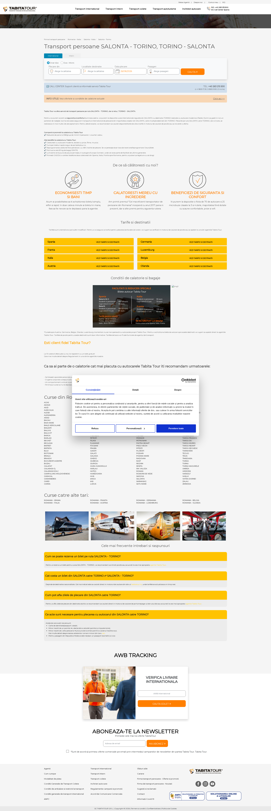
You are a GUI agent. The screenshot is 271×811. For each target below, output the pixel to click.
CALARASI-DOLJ (51, 471)
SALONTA (140, 479)
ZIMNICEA (187, 484)
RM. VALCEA (141, 468)
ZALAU (185, 481)
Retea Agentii (185, 2)
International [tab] (53, 56)
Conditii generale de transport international (64, 794)
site (120, 565)
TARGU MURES (189, 443)
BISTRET (47, 446)
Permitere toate (176, 428)
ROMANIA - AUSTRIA (99, 503)
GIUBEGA (94, 461)
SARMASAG (141, 481)
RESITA (139, 466)
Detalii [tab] (135, 390)
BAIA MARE (49, 423)
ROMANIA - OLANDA (191, 503)
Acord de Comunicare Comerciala (106, 794)
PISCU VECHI (141, 446)
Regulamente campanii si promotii (106, 789)
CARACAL (48, 476)
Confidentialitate (153, 808)
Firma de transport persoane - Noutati (154, 784)
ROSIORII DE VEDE (144, 474)
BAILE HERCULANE (52, 425)
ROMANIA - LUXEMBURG (147, 503)
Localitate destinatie (92, 66)
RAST (138, 461)
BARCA (47, 435)
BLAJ (46, 451)
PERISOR (140, 438)
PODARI (140, 453)
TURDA (186, 461)
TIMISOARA (187, 458)
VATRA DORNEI (189, 479)
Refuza (94, 428)
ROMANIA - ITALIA (52, 503)
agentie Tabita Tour (158, 565)
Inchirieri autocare (191, 9)
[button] (164, 71)
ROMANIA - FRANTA (98, 500)
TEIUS (185, 456)
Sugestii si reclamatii (146, 789)
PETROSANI (141, 440)
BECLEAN (48, 443)
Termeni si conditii (138, 808)
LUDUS (93, 484)
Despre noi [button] (199, 2)
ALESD (47, 413)
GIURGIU (94, 463)
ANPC (46, 799)
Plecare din (54, 66)
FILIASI (93, 440)
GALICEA (94, 456)
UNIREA (186, 468)
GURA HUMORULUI (98, 466)
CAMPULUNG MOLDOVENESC (57, 474)
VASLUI (186, 476)
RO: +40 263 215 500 (219, 7)
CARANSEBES (50, 479)
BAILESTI (48, 428)
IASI (91, 481)
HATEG (93, 471)
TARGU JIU (187, 440)
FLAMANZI (94, 443)
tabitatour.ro (136, 584)
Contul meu (214, 2)
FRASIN (93, 448)
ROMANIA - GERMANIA (146, 500)
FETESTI (93, 438)
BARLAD (48, 438)
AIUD (46, 407)
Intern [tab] (71, 56)
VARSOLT (187, 474)
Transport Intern (114, 9)
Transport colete (137, 9)
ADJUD (47, 405)
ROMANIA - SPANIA (52, 500)
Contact (141, 794)
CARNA (47, 484)
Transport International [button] (87, 9)
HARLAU (94, 468)
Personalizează (133, 428)
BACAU (47, 420)
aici (103, 633)
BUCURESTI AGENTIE (53, 461)
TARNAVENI (188, 451)
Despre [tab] (178, 390)
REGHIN (139, 463)
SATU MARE (141, 484)
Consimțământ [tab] (93, 390)
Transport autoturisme (164, 9)
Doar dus (54, 63)
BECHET (47, 440)
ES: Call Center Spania (220, 10)
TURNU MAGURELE (191, 466)
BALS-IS (47, 430)
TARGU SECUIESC (190, 448)
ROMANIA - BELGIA (191, 500)
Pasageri (152, 66)
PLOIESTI (140, 451)
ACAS (46, 402)
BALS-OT (48, 433)
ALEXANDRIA (49, 415)
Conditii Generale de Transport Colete (61, 784)
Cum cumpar (50, 774)
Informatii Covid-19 (145, 799)
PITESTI (139, 448)
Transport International (101, 768)
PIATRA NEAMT (142, 443)
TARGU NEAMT (189, 446)
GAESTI (93, 451)
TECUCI (186, 453)
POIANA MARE (142, 456)
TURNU (186, 463)
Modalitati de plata (52, 779)
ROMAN (139, 471)
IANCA (93, 479)
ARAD (46, 418)
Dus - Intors (69, 63)
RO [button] (223, 2)
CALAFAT (48, 466)
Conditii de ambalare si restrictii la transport (64, 789)
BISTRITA (48, 448)
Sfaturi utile (142, 768)
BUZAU (47, 463)
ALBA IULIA (49, 410)
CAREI (46, 481)
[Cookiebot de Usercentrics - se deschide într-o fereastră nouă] (183, 380)
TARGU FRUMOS (190, 438)
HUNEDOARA (96, 474)
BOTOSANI (48, 453)
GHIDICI (93, 458)
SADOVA (140, 476)
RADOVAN (141, 458)
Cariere (140, 774)
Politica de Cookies (169, 808)
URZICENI (187, 471)
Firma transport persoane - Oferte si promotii (158, 779)
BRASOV (48, 458)
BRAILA (47, 456)
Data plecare (121, 66)
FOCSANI (94, 446)
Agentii (47, 768)
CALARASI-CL (50, 468)
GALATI (93, 453)
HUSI (92, 476)
